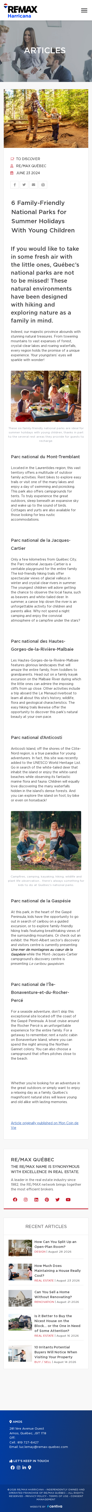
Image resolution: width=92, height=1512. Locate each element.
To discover (27, 159)
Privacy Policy (35, 1496)
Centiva (54, 1506)
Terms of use (58, 1496)
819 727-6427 (28, 1442)
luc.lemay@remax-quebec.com (43, 1447)
